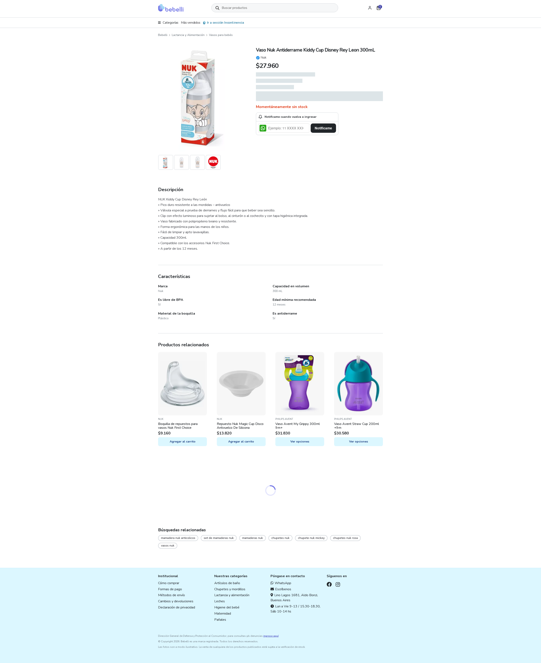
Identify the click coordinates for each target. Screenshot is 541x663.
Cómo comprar (168, 583)
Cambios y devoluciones (175, 601)
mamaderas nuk (252, 538)
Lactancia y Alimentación (188, 35)
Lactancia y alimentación (231, 595)
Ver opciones (299, 442)
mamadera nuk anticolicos (178, 538)
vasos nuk (167, 546)
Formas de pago (170, 589)
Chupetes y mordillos (229, 589)
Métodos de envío (171, 595)
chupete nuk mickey (311, 538)
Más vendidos (190, 23)
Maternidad (222, 613)
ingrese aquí (271, 636)
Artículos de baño (227, 583)
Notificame (323, 128)
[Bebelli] (170, 8)
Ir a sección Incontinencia (225, 23)
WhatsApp (283, 583)
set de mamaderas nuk (219, 538)
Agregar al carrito (182, 442)
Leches (219, 601)
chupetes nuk (280, 538)
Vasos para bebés (221, 35)
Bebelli (162, 35)
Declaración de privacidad (176, 607)
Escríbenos (283, 589)
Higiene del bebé (226, 607)
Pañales (220, 619)
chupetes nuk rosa (345, 538)
